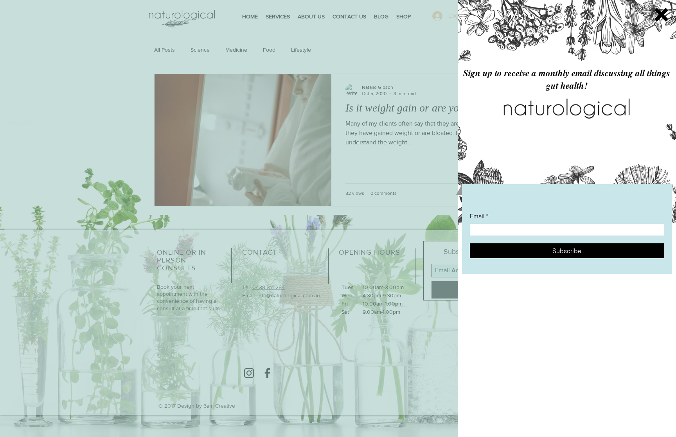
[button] (661, 15)
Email (477, 216)
